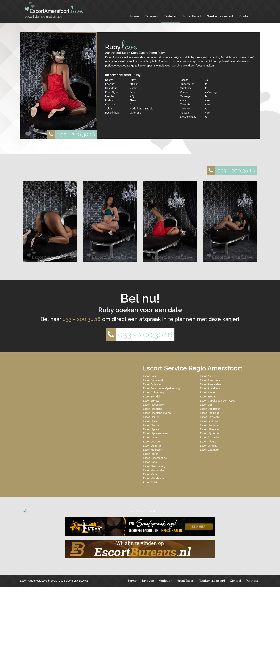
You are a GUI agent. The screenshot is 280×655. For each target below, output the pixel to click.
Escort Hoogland (152, 408)
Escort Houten (151, 417)
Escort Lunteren (152, 445)
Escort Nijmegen (210, 433)
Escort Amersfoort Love (33, 580)
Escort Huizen (151, 421)
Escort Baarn (150, 376)
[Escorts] (140, 526)
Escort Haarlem (209, 425)
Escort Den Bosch (210, 408)
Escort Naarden (152, 425)
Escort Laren (150, 437)
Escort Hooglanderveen (157, 413)
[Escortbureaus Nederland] (140, 549)
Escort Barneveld (153, 380)
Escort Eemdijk (151, 396)
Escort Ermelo (151, 400)
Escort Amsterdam (211, 384)
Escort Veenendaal (154, 470)
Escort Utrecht (208, 445)
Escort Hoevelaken (154, 404)
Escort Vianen (151, 474)
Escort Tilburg (208, 441)
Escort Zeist (150, 482)
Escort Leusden (152, 441)
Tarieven (151, 16)
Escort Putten (150, 453)
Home (134, 16)
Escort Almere (208, 376)
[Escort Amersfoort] (54, 10)
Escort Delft (206, 404)
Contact (245, 16)
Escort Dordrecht (210, 417)
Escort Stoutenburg (154, 466)
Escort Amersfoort (210, 380)
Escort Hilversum (210, 429)
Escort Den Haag (210, 413)
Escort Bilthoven (152, 384)
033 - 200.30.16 (76, 134)
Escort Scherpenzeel (155, 458)
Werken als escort (220, 16)
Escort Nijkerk (151, 429)
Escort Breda (207, 396)
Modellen (170, 16)
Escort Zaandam (209, 449)
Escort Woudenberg (154, 478)
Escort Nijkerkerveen (155, 433)
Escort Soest (150, 462)
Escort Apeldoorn (210, 388)
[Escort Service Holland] (140, 511)
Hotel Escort (192, 16)
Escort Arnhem (208, 392)
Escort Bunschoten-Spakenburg (161, 388)
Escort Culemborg (153, 392)
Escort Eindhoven (210, 421)
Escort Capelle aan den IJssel (217, 400)
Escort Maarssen (152, 449)
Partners (252, 580)
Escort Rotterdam (210, 437)
